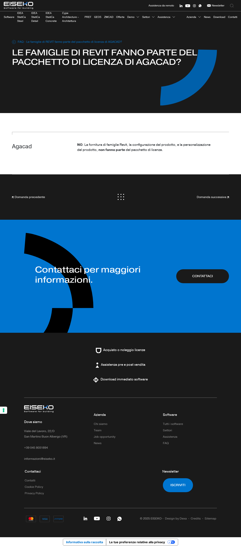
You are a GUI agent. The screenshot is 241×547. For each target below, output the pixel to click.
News (97, 443)
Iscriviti (177, 485)
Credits (196, 518)
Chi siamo (100, 424)
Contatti (30, 480)
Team (97, 430)
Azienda (191, 17)
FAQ (21, 42)
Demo (130, 17)
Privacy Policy (34, 493)
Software (170, 414)
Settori (146, 17)
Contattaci (202, 276)
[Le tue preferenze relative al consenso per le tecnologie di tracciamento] (3, 410)
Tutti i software (173, 424)
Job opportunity (104, 437)
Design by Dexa (176, 518)
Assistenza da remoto (161, 5)
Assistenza (164, 17)
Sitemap (210, 518)
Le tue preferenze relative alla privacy (137, 542)
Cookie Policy (34, 487)
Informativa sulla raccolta (84, 542)
